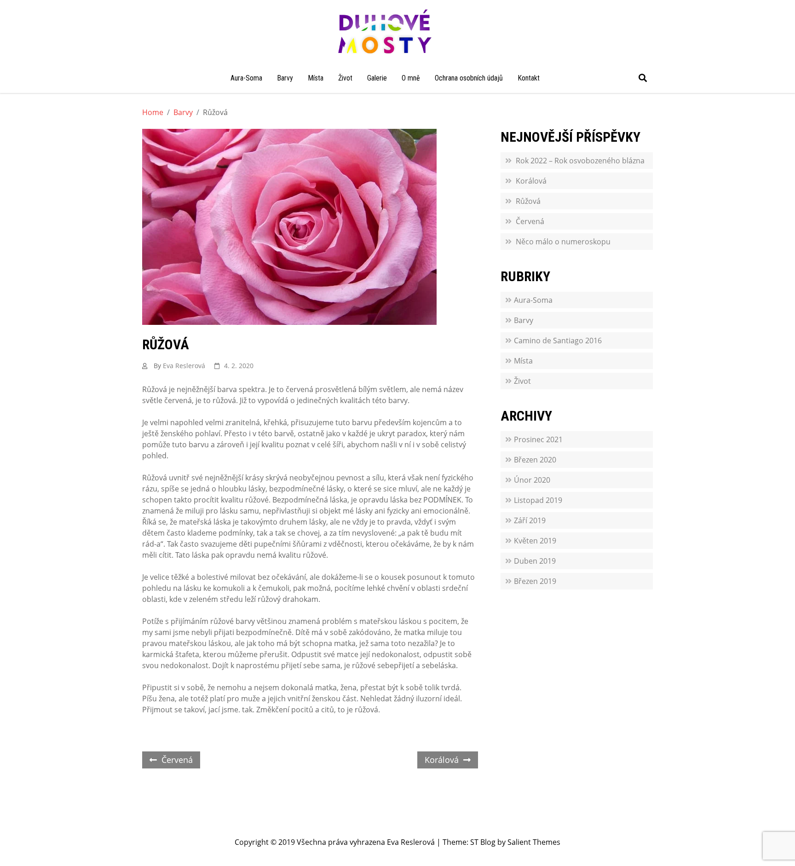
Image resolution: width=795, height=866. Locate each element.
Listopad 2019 (538, 500)
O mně (411, 78)
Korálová (442, 759)
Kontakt (529, 78)
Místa (315, 78)
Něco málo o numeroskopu (563, 242)
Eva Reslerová (184, 365)
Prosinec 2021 (538, 439)
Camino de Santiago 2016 (558, 340)
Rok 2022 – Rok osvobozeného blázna (580, 161)
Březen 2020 (535, 460)
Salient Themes (533, 842)
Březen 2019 (535, 581)
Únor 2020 (532, 480)
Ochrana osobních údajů (469, 78)
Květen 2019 (535, 541)
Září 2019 (530, 520)
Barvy (285, 78)
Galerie (377, 78)
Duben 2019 (535, 561)
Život (345, 78)
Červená (177, 759)
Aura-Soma (246, 78)
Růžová (528, 201)
